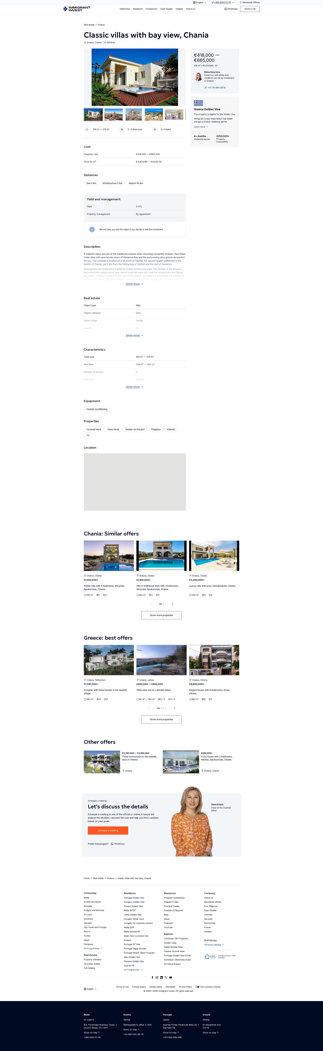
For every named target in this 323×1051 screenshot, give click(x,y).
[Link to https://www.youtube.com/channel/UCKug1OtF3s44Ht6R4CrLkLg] (170, 977)
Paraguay (88, 944)
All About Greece (172, 964)
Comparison (151, 9)
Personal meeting (212, 944)
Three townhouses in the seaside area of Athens (139, 758)
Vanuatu (88, 923)
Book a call (250, 9)
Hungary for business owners (138, 923)
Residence (138, 9)
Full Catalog (89, 968)
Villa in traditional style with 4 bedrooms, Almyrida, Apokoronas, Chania (157, 588)
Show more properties (161, 615)
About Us (190, 9)
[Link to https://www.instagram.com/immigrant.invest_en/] (157, 977)
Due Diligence (210, 906)
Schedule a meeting (108, 830)
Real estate (89, 24)
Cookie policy (155, 987)
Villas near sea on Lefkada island (153, 690)
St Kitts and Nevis (92, 902)
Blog (166, 914)
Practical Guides (171, 906)
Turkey (87, 935)
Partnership (209, 923)
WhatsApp (232, 9)
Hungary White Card (134, 919)
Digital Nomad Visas (173, 947)
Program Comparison (174, 898)
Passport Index (171, 902)
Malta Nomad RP (132, 931)
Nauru (87, 931)
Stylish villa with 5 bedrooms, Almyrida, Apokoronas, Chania (104, 588)
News (166, 919)
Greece (101, 24)
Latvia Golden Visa (132, 914)
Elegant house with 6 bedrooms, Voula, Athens (209, 692)
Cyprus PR (129, 965)
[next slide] (172, 604)
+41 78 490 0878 (216, 87)
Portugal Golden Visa (134, 898)
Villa (138, 305)
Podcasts (168, 923)
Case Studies (166, 9)
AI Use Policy (185, 987)
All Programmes (91, 948)
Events (207, 927)
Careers (208, 931)
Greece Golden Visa (133, 906)
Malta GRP (129, 927)
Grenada (88, 906)
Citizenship (125, 9)
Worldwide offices (212, 902)
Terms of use (122, 987)
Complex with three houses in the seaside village (105, 692)
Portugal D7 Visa (132, 944)
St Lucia (87, 914)
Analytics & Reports (173, 910)
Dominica (88, 919)
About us (208, 898)
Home (87, 878)
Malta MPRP (130, 910)
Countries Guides (92, 964)
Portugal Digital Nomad (135, 948)
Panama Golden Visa (134, 961)
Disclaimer (171, 987)
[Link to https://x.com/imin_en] (166, 977)
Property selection (92, 959)
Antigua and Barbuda (94, 910)
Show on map (90, 1032)
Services (208, 919)
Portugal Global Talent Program (139, 952)
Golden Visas (170, 943)
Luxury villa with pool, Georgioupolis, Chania (212, 586)
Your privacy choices (210, 987)
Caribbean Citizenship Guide (177, 959)
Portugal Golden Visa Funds (177, 955)
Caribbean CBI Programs (176, 938)
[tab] (160, 604)
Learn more (199, 126)
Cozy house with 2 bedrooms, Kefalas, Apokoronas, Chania (217, 758)
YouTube (168, 927)
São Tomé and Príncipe (95, 927)
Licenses (208, 914)
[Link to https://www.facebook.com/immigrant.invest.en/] (152, 977)
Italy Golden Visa (132, 957)
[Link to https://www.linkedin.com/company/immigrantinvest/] (161, 977)
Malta (86, 897)
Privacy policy (139, 987)
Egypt (86, 940)
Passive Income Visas (174, 951)
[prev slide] (150, 604)
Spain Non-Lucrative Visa (136, 936)
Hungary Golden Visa (134, 902)
